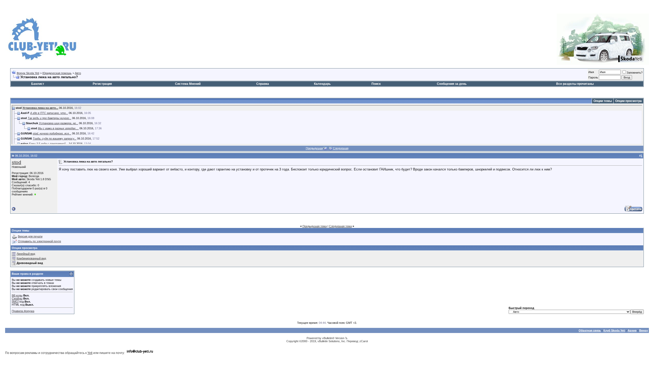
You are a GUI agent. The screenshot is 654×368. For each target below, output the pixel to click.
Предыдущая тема (314, 226)
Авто (78, 73)
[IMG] (15, 301)
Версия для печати (30, 236)
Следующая (340, 148)
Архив (632, 330)
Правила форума (23, 311)
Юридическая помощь (57, 73)
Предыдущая (314, 148)
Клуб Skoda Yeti (614, 330)
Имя (591, 72)
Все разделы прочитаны (575, 84)
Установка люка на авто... (40, 107)
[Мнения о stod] (35, 194)
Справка (262, 84)
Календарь (322, 84)
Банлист (37, 84)
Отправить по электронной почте (39, 241)
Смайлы (17, 298)
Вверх (643, 330)
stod (16, 162)
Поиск (376, 84)
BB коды (17, 295)
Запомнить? (635, 72)
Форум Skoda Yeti (28, 73)
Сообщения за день (451, 84)
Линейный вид (26, 253)
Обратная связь (590, 330)
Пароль (593, 77)
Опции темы (602, 101)
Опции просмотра (628, 101)
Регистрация (102, 84)
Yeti (89, 353)
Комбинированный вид (31, 258)
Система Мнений (188, 84)
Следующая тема (340, 226)
